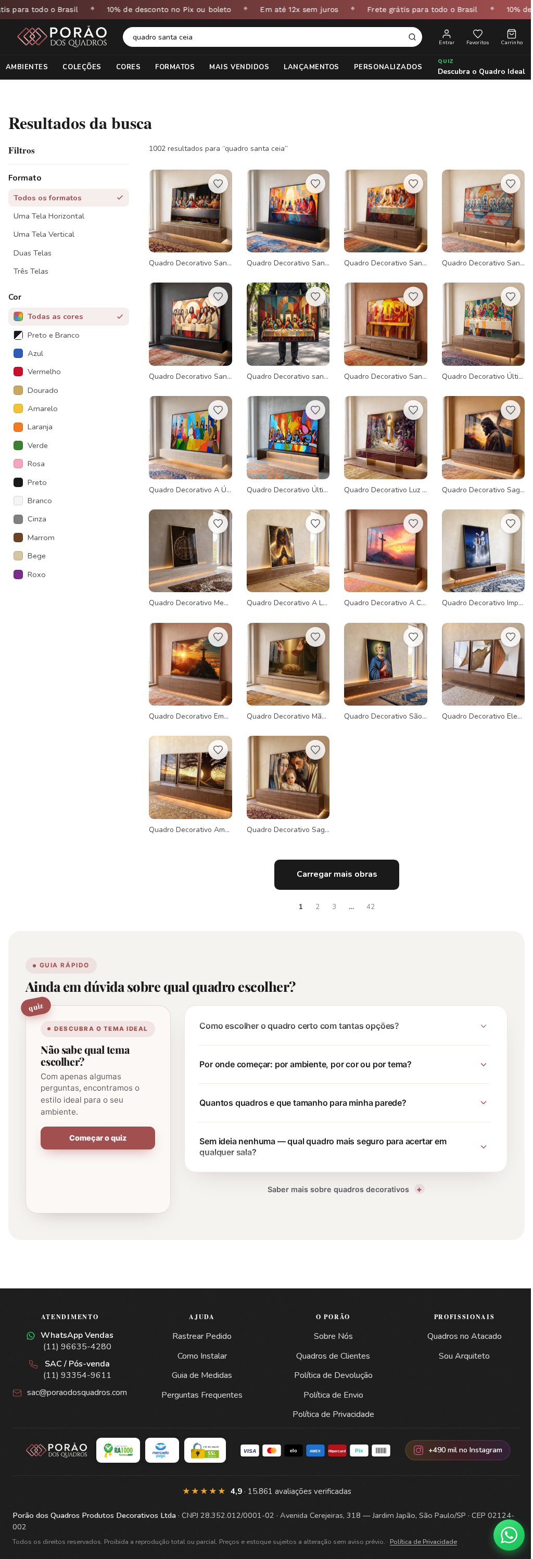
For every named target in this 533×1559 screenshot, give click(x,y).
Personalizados (384, 67)
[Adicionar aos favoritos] (216, 184)
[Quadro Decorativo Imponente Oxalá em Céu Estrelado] (476, 552)
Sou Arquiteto (458, 1344)
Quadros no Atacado (458, 1325)
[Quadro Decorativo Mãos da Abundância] (285, 663)
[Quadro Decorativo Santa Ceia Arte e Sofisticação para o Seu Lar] (381, 218)
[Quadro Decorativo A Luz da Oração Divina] (285, 552)
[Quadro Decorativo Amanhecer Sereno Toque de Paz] (189, 774)
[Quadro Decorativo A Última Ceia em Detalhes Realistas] (189, 440)
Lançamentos (308, 67)
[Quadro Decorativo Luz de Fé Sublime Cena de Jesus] (381, 440)
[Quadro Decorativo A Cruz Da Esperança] (381, 552)
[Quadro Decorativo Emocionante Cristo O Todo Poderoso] (189, 663)
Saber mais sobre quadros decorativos (333, 1177)
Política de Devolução (329, 1364)
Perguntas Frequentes (201, 1383)
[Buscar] (412, 37)
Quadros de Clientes (329, 1344)
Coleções (78, 67)
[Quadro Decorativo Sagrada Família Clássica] (285, 774)
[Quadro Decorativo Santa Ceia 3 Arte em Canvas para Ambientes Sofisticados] (189, 329)
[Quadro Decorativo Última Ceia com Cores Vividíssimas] (476, 329)
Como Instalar (200, 1344)
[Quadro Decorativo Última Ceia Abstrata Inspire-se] (285, 440)
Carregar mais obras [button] (333, 862)
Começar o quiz (96, 1135)
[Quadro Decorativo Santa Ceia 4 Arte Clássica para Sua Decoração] (189, 218)
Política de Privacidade (329, 1403)
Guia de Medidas (201, 1364)
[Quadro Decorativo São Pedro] (381, 663)
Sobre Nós (329, 1325)
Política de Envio (329, 1383)
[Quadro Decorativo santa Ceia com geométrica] (285, 329)
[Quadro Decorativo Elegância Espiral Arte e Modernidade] (476, 663)
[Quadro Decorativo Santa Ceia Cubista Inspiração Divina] (476, 218)
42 (367, 895)
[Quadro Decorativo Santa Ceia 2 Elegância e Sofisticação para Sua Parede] (381, 329)
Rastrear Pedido (201, 1325)
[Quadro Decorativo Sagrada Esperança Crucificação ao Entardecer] (476, 440)
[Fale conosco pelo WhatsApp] (501, 1535)
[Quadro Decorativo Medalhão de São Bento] (189, 552)
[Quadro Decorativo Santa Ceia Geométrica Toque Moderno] (285, 218)
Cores (124, 67)
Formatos (171, 67)
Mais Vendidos (235, 67)
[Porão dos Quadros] (62, 36)
